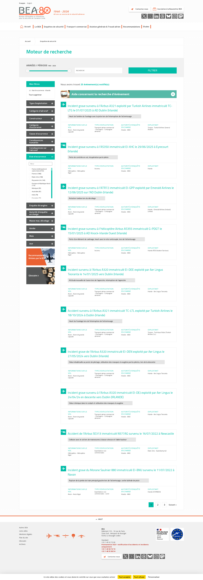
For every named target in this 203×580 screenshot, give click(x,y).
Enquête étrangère (38, 205)
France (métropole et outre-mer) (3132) (39, 170)
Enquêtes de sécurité (54, 26)
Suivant (172, 504)
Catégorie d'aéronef (38, 111)
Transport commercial (76, 26)
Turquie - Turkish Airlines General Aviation (159, 128)
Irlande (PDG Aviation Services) (158, 250)
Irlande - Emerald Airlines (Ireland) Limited (159, 210)
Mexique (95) (36, 188)
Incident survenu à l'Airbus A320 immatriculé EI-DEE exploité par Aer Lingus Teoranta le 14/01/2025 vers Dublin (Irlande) (115, 271)
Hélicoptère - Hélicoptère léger (76, 172)
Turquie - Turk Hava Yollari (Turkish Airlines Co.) (159, 333)
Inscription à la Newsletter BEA (169, 9)
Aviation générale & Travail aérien (105, 26)
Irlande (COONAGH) (154, 492)
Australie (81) (36, 191)
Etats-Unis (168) (37, 177)
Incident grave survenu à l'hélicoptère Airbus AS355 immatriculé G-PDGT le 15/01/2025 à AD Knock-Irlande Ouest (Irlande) (115, 231)
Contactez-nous (141, 9)
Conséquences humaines (36, 141)
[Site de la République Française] (162, 540)
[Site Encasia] (177, 540)
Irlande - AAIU (125, 130)
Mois (31, 236)
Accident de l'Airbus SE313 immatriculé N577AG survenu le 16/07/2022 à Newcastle (121, 433)
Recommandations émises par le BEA (38, 257)
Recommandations (131, 26)
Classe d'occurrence (38, 133)
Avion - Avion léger (74, 494)
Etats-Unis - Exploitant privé (157, 451)
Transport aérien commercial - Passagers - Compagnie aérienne (104, 129)
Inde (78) (35, 195)
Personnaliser (154, 577)
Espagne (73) (36, 198)
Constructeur (35, 118)
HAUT (100, 519)
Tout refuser (139, 577)
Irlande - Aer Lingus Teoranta (157, 291)
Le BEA (38, 26)
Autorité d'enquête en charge (38, 213)
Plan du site (23, 538)
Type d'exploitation (38, 103)
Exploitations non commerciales (100, 452)
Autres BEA (23, 527)
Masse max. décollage (39, 220)
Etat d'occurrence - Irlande (41, 90)
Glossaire (33, 275)
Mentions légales (25, 534)
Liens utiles (23, 531)
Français (22, 3)
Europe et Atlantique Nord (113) (41, 184)
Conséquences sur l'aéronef (38, 149)
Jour (31, 243)
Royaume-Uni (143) (38, 180)
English (29, 3)
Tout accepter (124, 577)
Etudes (146, 26)
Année (32, 228)
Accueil (27, 26)
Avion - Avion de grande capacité (76, 131)
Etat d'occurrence (37, 156)
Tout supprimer (35, 94)
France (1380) (36, 174)
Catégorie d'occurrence (35, 126)
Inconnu (97, 168)
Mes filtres (34, 84)
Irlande (150, 168)
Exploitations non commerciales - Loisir (102, 493)
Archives (22, 544)
